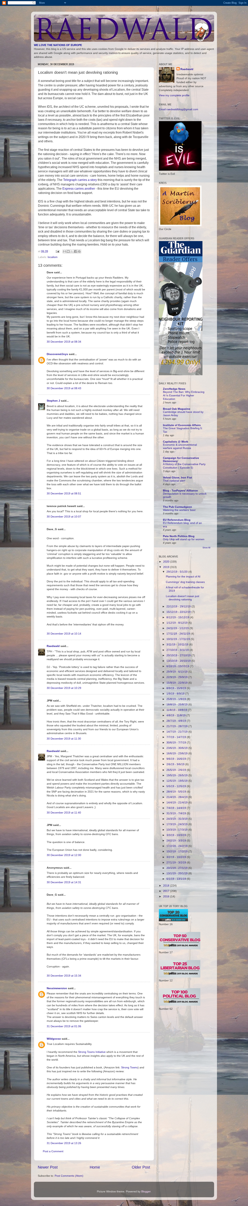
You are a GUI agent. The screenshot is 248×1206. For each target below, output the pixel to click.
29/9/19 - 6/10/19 (177, 671)
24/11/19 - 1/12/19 (177, 628)
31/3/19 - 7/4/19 (176, 813)
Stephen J (53, 400)
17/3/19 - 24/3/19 (177, 824)
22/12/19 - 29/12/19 (178, 606)
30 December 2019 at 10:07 (64, 516)
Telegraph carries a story (80, 179)
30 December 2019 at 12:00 (64, 855)
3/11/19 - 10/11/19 (177, 644)
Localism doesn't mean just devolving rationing (182, 598)
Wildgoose (54, 1038)
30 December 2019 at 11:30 (64, 738)
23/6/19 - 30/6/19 (177, 747)
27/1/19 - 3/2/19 (176, 862)
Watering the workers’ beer (179, 510)
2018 (166, 885)
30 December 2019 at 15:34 (64, 975)
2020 (166, 561)
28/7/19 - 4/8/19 (176, 720)
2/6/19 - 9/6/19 (175, 764)
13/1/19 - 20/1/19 (177, 873)
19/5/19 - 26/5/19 (177, 775)
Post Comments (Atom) (69, 1175)
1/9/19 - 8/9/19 (175, 693)
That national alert (174, 480)
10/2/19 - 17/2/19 (177, 851)
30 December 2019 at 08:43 (64, 388)
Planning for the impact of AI (183, 576)
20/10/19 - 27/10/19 (178, 655)
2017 (166, 891)
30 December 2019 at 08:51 (64, 493)
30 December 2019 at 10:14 (64, 633)
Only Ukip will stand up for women (183, 539)
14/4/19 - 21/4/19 (177, 802)
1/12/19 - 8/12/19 (177, 622)
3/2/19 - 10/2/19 (176, 857)
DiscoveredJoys (57, 354)
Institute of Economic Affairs (182, 425)
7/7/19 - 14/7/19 (176, 737)
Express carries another (78, 188)
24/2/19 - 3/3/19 (176, 840)
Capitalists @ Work (175, 441)
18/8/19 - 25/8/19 (177, 704)
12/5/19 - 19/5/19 (177, 780)
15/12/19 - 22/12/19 (178, 611)
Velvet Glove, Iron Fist (177, 477)
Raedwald (53, 646)
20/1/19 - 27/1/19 (177, 867)
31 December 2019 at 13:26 (64, 1143)
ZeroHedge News (174, 388)
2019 (166, 567)
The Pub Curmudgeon (177, 506)
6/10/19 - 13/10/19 (178, 666)
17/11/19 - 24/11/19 (178, 633)
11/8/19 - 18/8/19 (177, 709)
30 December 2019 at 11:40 (64, 812)
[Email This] (64, 251)
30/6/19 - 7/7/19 (176, 742)
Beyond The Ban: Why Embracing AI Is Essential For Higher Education (183, 395)
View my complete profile (174, 95)
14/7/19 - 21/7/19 (177, 731)
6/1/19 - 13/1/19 (176, 878)
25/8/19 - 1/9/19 (176, 699)
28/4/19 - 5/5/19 (176, 791)
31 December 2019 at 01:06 (64, 1026)
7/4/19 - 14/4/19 (176, 807)
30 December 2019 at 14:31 (64, 882)
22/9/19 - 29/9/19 (177, 677)
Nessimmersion (57, 988)
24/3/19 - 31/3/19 (177, 818)
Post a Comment (53, 1151)
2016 (166, 896)
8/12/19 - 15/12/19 (178, 617)
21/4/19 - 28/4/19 (177, 797)
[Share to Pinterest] (79, 251)
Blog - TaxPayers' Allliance (180, 490)
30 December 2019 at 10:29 (64, 687)
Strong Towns (129, 1067)
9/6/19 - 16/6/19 (176, 758)
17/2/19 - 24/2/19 (177, 845)
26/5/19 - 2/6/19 (176, 769)
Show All (206, 547)
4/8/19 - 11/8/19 (176, 715)
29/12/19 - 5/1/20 (177, 571)
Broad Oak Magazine (176, 408)
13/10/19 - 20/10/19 (178, 660)
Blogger (146, 1191)
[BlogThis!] (68, 251)
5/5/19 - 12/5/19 (176, 786)
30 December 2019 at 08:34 (64, 341)
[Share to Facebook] (76, 251)
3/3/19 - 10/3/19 (176, 835)
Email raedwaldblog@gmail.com (178, 109)
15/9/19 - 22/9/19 (177, 682)
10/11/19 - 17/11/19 (178, 639)
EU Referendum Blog (176, 519)
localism (53, 257)
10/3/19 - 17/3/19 (177, 829)
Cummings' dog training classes (185, 581)
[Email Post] (57, 251)
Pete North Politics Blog (179, 536)
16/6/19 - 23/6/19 (177, 753)
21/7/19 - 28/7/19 (177, 726)
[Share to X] (72, 251)
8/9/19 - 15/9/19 (176, 688)
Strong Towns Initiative (92, 1051)
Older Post (141, 1167)
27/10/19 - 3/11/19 (177, 649)
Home (95, 1167)
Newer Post (48, 1167)
